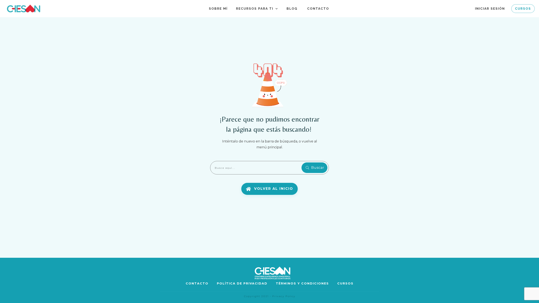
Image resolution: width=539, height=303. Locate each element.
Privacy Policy (283, 296)
